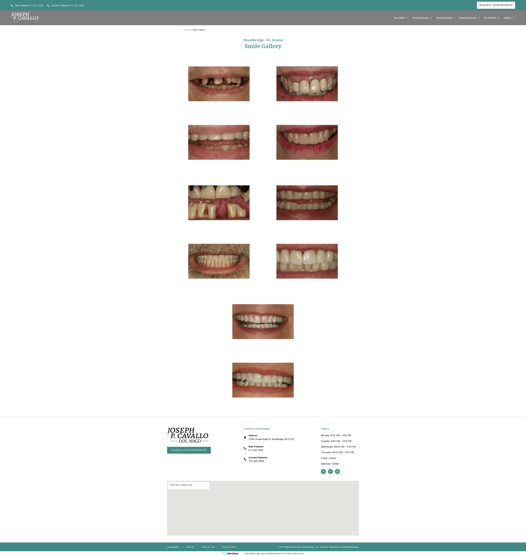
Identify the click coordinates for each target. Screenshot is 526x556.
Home (187, 29)
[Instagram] (330, 471)
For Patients (490, 17)
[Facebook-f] (323, 471)
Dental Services (421, 17)
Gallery (507, 17)
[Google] (337, 471)
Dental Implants (444, 17)
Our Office (399, 17)
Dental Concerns (468, 17)
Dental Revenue (350, 547)
